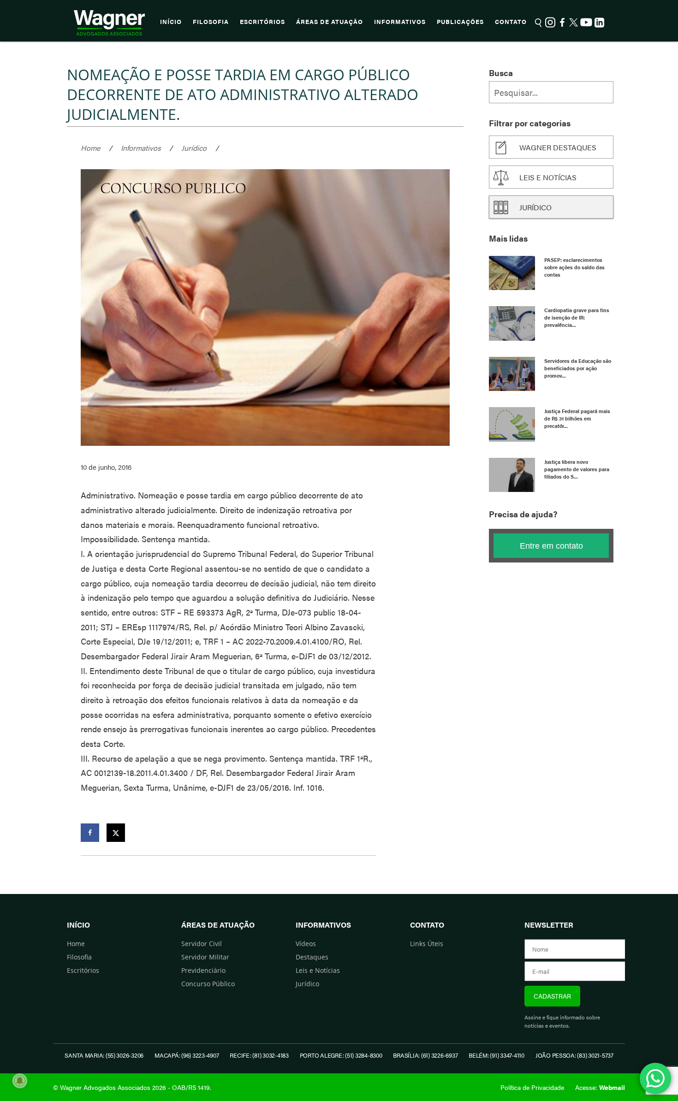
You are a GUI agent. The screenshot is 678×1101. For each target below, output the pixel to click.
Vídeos (306, 943)
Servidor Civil (201, 943)
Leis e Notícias (318, 970)
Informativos (400, 22)
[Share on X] (116, 832)
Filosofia (211, 22)
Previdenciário (203, 970)
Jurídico (194, 147)
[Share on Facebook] (90, 832)
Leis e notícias (548, 177)
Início (171, 22)
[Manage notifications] (19, 1080)
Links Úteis (426, 943)
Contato (511, 22)
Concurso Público (208, 983)
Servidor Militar (205, 957)
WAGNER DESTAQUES (557, 147)
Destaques (312, 957)
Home (90, 147)
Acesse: (600, 1087)
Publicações (460, 22)
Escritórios (262, 22)
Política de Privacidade (532, 1087)
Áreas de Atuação (329, 22)
